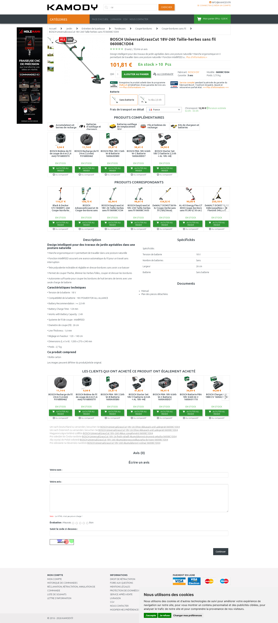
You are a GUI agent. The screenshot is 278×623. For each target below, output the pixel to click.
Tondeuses (120, 28)
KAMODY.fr (67, 618)
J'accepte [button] (150, 615)
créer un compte (222, 5)
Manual (145, 291)
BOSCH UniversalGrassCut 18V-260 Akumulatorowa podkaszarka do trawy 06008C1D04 (124, 439)
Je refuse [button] (165, 615)
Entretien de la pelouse (93, 28)
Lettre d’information (59, 598)
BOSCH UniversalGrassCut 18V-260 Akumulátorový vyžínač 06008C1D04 (123, 443)
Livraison (115, 598)
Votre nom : (56, 470)
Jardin (69, 28)
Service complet (187, 82)
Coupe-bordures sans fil (174, 28)
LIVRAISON (116, 19)
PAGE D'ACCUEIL (100, 19)
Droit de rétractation (122, 579)
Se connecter (204, 5)
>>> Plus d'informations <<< (132, 87)
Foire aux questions (121, 583)
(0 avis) (128, 49)
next (225, 208)
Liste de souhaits (56, 594)
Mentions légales (120, 586)
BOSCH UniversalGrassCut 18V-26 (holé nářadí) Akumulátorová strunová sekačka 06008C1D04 (129, 436)
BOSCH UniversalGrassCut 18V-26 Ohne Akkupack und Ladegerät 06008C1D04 (140, 427)
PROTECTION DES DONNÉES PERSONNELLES (132, 590)
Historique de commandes (62, 583)
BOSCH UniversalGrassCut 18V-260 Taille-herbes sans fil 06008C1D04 (84, 32)
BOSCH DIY (193, 72)
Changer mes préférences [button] (187, 615)
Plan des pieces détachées (154, 294)
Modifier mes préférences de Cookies (131, 609)
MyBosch (123, 85)
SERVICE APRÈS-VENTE (121, 594)
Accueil (52, 28)
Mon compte (54, 579)
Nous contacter (119, 606)
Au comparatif (165, 74)
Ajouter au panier (62, 169)
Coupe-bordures (143, 28)
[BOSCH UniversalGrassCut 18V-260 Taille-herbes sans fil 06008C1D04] (81, 60)
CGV (125, 19)
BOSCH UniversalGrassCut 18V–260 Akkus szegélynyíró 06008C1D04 (118, 433)
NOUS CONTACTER (139, 19)
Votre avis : (56, 481)
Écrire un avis (141, 49)
